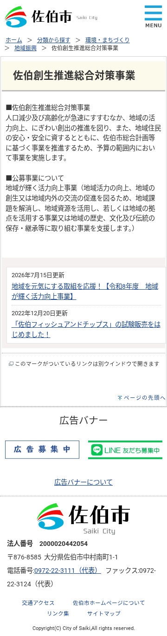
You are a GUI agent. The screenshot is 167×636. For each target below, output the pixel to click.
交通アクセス (38, 603)
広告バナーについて (83, 483)
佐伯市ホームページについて (109, 603)
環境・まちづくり (107, 40)
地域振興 (25, 48)
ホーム (14, 40)
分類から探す (54, 40)
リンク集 (58, 613)
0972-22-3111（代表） (67, 571)
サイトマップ (104, 613)
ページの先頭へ (145, 398)
